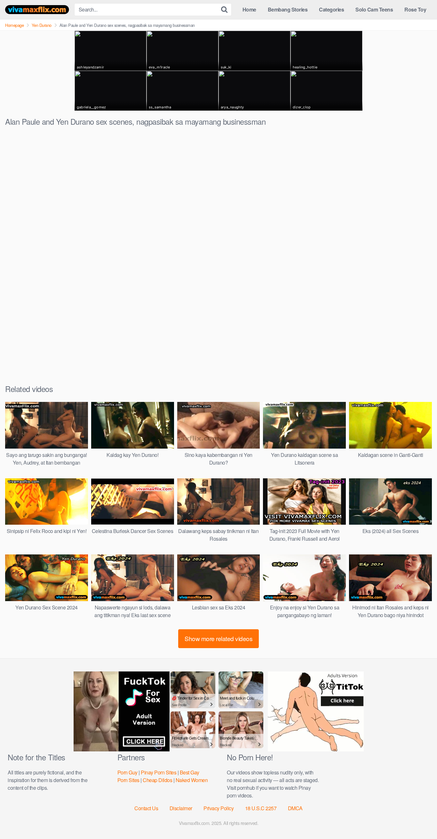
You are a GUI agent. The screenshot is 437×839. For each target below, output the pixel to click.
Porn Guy (127, 772)
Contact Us (146, 808)
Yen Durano (42, 25)
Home (249, 9)
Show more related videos (218, 638)
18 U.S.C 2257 (261, 808)
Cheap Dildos (157, 780)
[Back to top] (419, 818)
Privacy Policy (218, 808)
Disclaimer (181, 808)
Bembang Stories (288, 9)
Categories (331, 9)
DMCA (295, 808)
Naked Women (192, 780)
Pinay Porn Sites (158, 772)
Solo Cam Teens (374, 9)
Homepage (14, 25)
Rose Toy (415, 9)
